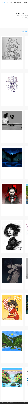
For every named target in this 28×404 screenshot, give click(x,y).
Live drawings (17, 2)
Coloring (9, 2)
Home (3, 2)
